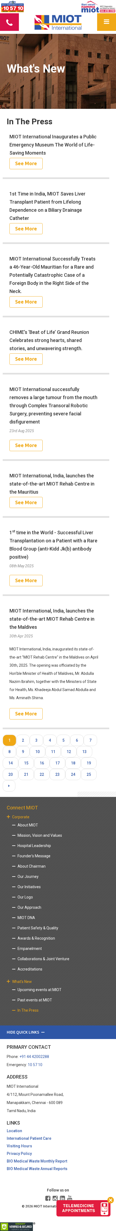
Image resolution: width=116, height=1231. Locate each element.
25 (89, 774)
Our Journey (28, 876)
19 (89, 763)
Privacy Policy (19, 1153)
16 (42, 763)
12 (69, 752)
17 (57, 763)
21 (26, 774)
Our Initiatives (29, 887)
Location (14, 1131)
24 (73, 774)
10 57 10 (35, 1065)
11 (53, 752)
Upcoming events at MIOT (40, 990)
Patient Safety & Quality (38, 928)
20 (10, 774)
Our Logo (25, 897)
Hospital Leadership (34, 846)
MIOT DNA (26, 918)
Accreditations (30, 969)
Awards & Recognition (36, 938)
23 (57, 774)
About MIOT (28, 825)
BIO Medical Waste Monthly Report (37, 1161)
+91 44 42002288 (34, 1056)
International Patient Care (29, 1138)
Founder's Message (34, 856)
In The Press (28, 1010)
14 (10, 763)
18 (73, 763)
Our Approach (29, 907)
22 (42, 774)
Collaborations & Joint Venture (43, 959)
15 (26, 763)
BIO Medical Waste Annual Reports (37, 1169)
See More (26, 163)
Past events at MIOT (35, 1000)
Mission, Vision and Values (40, 835)
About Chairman (32, 866)
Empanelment (30, 948)
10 (37, 752)
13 (84, 752)
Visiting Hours (19, 1146)
